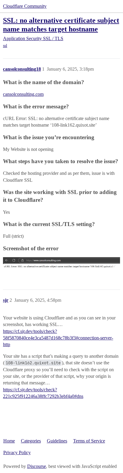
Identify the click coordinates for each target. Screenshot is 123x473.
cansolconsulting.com (23, 94)
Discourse (36, 466)
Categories (31, 440)
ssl (5, 45)
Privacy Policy (17, 452)
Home (9, 440)
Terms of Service (89, 440)
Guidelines (57, 440)
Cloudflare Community (25, 6)
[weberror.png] (61, 265)
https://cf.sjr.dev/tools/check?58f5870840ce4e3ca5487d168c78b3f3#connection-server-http (58, 338)
